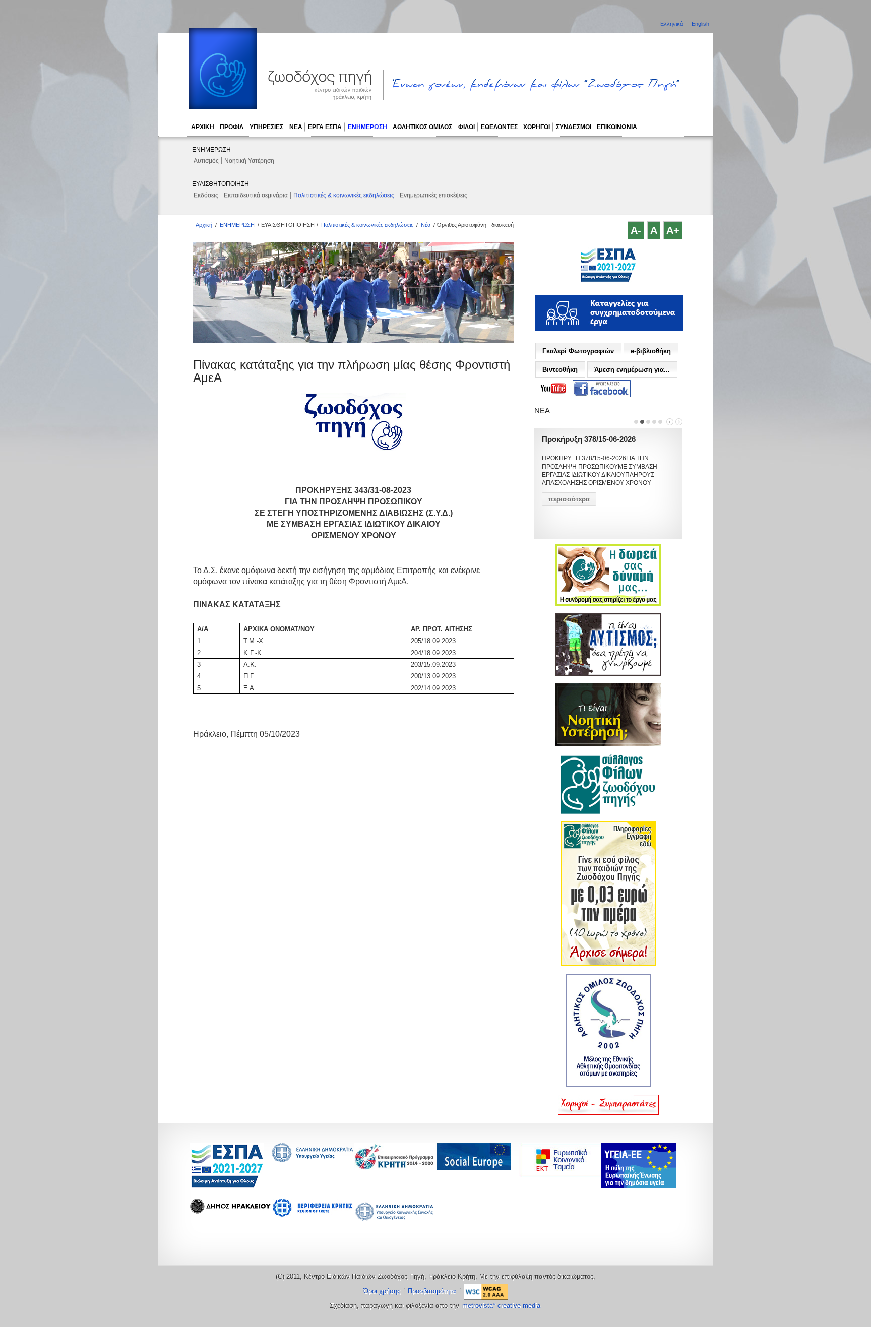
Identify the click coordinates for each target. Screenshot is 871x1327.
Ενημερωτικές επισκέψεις (433, 195)
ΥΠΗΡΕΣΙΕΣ (266, 127)
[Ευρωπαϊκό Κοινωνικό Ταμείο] (562, 1174)
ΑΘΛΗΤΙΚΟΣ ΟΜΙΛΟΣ (422, 127)
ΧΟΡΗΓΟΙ (536, 127)
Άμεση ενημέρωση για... (632, 369)
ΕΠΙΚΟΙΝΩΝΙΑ (617, 127)
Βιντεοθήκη (560, 369)
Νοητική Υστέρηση (249, 160)
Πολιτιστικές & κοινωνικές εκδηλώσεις (343, 195)
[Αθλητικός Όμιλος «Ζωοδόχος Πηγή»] (608, 1085)
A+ (672, 230)
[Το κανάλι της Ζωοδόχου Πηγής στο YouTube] (553, 388)
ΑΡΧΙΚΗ (202, 127)
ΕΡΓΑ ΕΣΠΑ (325, 127)
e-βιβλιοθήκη (651, 351)
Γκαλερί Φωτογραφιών (578, 351)
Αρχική (204, 225)
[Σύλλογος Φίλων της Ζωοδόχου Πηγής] (608, 812)
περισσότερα (569, 499)
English (700, 24)
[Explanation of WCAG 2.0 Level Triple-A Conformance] (486, 1291)
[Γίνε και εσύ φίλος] (608, 964)
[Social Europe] (474, 1167)
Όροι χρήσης (381, 1291)
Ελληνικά (672, 24)
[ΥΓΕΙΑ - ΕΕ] (638, 1185)
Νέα (425, 225)
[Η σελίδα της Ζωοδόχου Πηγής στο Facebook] (602, 389)
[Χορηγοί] (608, 1113)
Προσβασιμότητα (432, 1291)
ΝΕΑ (295, 127)
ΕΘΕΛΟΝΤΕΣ (499, 127)
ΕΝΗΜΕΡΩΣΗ (367, 127)
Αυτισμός (206, 160)
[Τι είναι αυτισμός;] (608, 674)
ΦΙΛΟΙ (466, 127)
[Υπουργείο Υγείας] (312, 1159)
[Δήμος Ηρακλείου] (230, 1211)
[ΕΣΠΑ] (227, 1186)
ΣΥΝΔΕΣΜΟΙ (573, 127)
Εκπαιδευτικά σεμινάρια (256, 195)
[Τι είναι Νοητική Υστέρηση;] (608, 744)
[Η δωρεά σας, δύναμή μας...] (608, 604)
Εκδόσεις (206, 195)
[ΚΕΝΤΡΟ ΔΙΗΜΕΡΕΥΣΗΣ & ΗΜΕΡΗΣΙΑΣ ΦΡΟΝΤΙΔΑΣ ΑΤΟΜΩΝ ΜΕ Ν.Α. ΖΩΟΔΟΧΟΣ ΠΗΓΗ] (608, 281)
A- (636, 230)
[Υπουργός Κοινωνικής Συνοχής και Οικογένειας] (394, 1220)
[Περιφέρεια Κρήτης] (394, 1167)
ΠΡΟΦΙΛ (231, 127)
